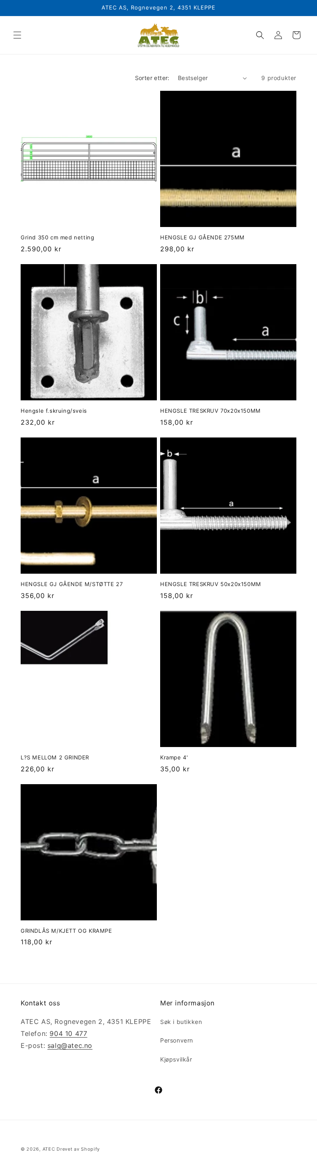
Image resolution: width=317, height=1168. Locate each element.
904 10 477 (68, 1033)
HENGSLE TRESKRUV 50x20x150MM (210, 584)
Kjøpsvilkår (176, 1059)
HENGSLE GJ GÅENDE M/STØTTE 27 (72, 584)
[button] (17, 35)
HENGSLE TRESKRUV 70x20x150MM (210, 410)
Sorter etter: (152, 77)
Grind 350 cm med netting (57, 237)
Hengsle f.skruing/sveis (54, 410)
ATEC (49, 1149)
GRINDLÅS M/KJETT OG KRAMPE (66, 930)
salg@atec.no (69, 1045)
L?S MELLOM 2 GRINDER (55, 757)
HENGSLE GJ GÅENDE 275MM (202, 237)
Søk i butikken (181, 1021)
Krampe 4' (174, 757)
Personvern (176, 1040)
